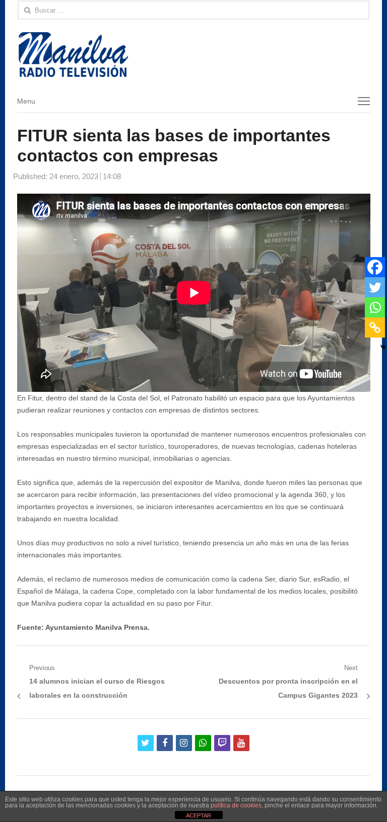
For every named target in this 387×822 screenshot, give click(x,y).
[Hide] (383, 347)
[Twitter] (375, 287)
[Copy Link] (375, 327)
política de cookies (236, 805)
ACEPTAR (198, 815)
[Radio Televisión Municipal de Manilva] (193, 54)
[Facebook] (375, 267)
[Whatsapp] (375, 307)
